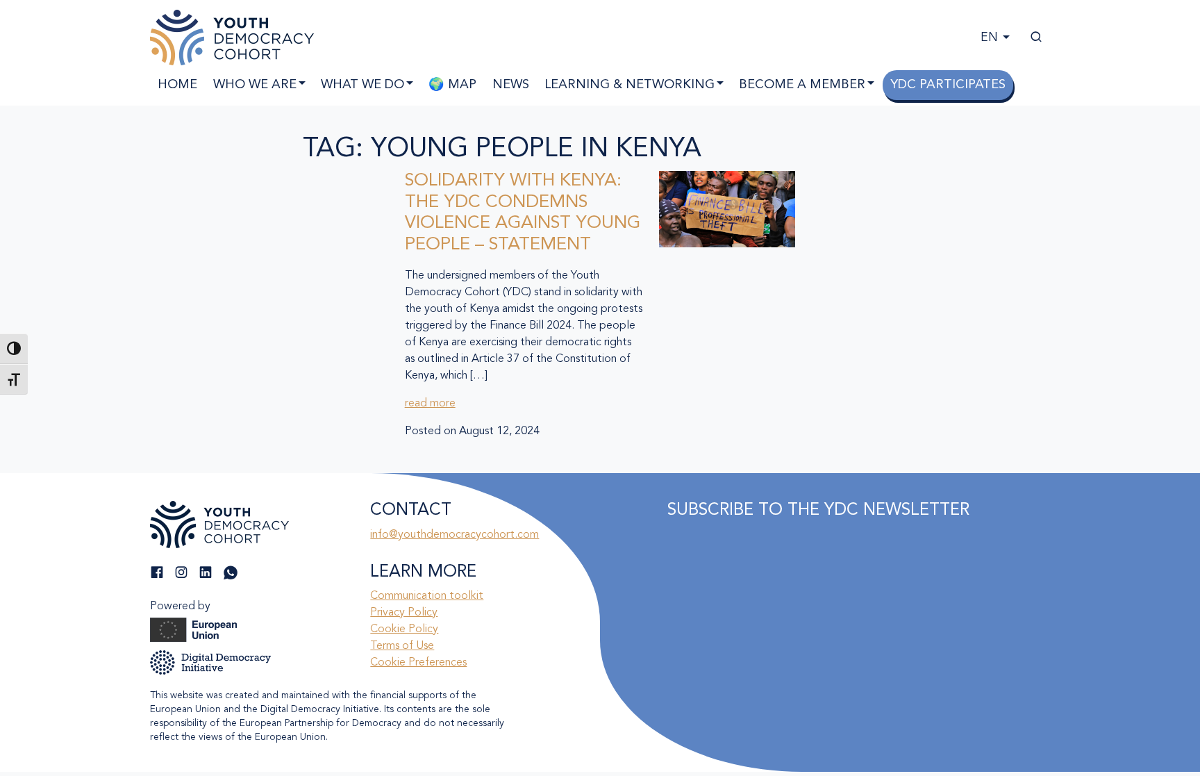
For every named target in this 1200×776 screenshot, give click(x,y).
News (510, 85)
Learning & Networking (629, 85)
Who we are (255, 85)
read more (430, 403)
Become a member (802, 85)
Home (177, 85)
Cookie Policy (404, 629)
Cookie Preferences (418, 662)
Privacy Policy (404, 612)
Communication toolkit (426, 596)
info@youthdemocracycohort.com (454, 534)
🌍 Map (452, 85)
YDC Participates (948, 85)
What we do (362, 85)
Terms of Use (402, 646)
